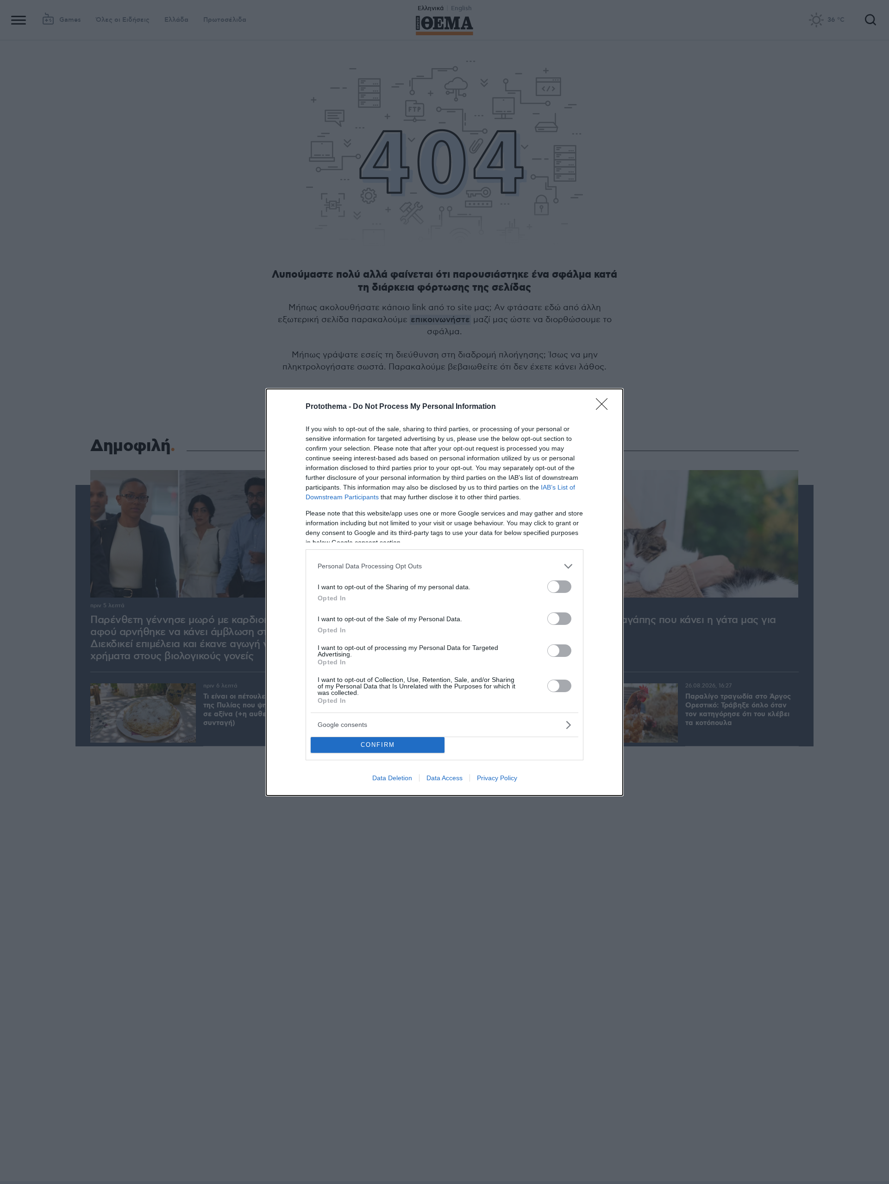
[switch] (559, 586)
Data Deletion (392, 778)
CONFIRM (378, 744)
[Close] (605, 407)
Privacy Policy (497, 778)
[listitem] (444, 566)
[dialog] (444, 592)
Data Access (444, 778)
